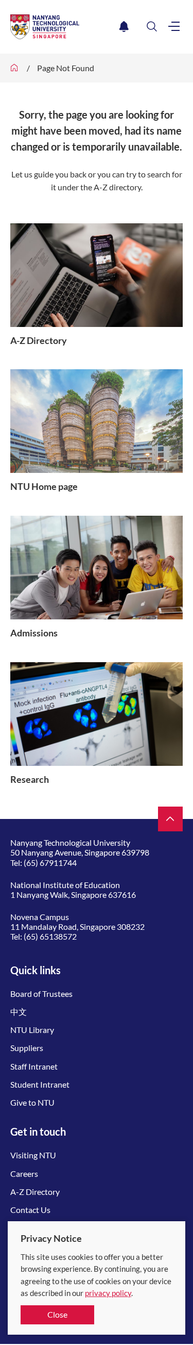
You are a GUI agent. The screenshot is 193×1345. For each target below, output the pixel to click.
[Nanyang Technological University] (62, 27)
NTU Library (32, 1030)
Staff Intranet (34, 1066)
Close (57, 1314)
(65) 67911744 (50, 862)
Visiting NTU (33, 1155)
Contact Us (30, 1210)
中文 (18, 1011)
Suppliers (26, 1048)
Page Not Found (65, 68)
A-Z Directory (35, 1191)
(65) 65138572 (50, 936)
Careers (24, 1173)
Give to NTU (32, 1102)
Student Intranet (39, 1084)
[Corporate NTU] (14, 68)
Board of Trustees (41, 993)
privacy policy (108, 1293)
